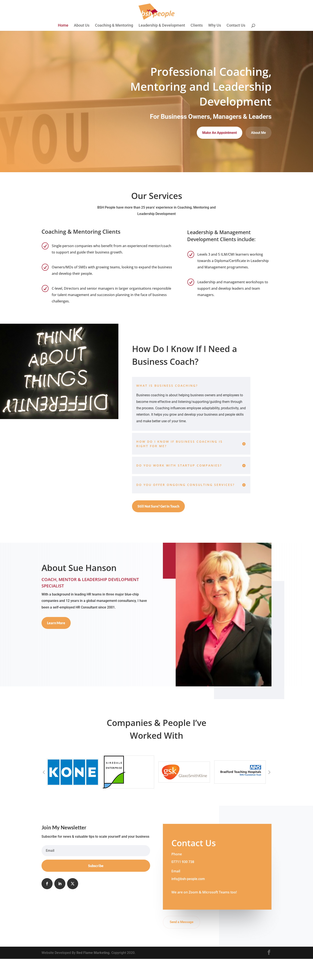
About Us (81, 25)
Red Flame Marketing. (93, 953)
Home (63, 25)
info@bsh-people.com (188, 879)
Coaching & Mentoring (114, 25)
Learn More (56, 623)
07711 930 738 (182, 862)
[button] (43, 772)
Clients (197, 25)
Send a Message (181, 922)
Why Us (214, 25)
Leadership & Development (162, 25)
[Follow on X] (72, 883)
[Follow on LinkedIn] (59, 883)
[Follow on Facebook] (47, 883)
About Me (258, 133)
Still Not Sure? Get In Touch (158, 506)
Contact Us (236, 25)
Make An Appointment (219, 133)
